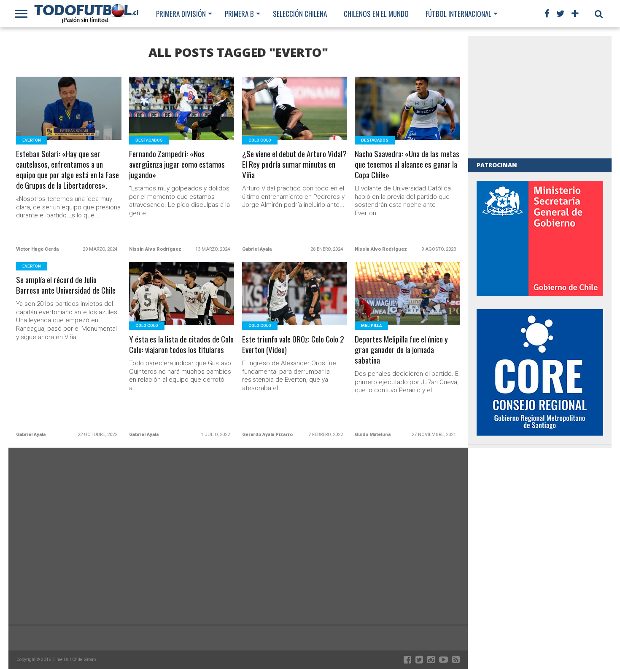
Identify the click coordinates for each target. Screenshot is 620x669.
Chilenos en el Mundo (376, 13)
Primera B (239, 13)
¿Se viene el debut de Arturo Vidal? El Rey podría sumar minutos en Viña (294, 164)
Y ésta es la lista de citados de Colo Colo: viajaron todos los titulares (181, 344)
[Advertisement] (540, 97)
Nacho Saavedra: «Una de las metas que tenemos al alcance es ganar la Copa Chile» (407, 164)
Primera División (181, 13)
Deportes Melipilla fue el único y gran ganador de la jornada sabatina (401, 350)
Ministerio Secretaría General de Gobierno (540, 238)
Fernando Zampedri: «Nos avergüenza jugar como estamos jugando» (177, 164)
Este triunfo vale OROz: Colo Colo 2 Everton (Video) (293, 344)
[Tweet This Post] (69, 118)
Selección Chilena (300, 13)
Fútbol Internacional (458, 13)
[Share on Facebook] (51, 118)
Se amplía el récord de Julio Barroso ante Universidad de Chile (66, 285)
